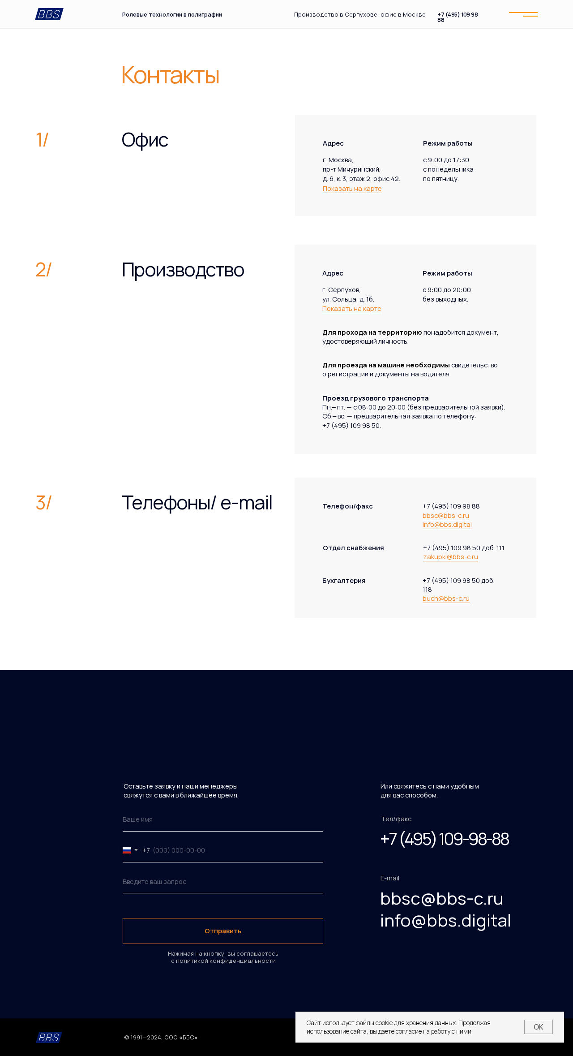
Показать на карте (352, 188)
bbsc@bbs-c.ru (446, 515)
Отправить (223, 930)
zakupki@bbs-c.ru (450, 556)
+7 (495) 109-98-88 (444, 838)
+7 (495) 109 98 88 (457, 17)
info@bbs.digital (447, 524)
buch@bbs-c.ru (446, 598)
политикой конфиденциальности (225, 961)
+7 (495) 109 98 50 (351, 425)
